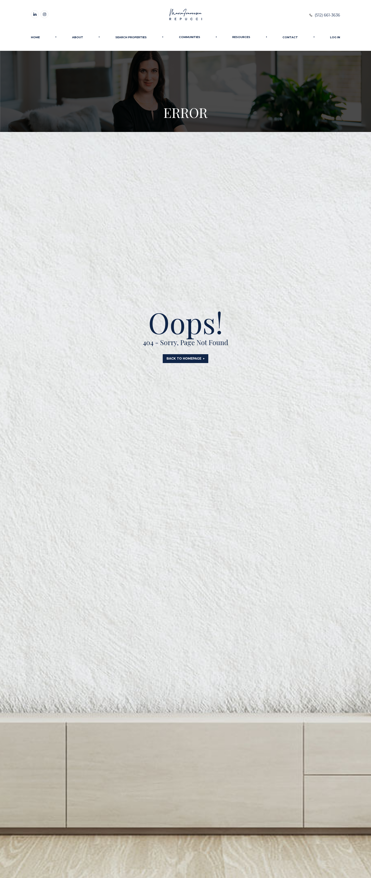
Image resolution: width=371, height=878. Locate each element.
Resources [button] (241, 37)
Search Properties (131, 37)
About (77, 37)
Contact (290, 37)
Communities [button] (189, 37)
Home (35, 37)
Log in (335, 37)
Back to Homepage (184, 358)
